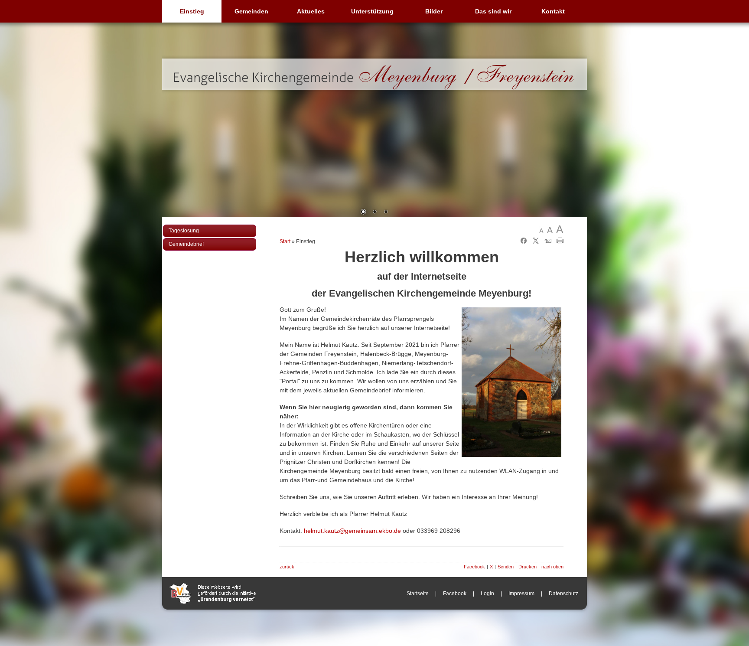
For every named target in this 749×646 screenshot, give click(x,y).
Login (487, 594)
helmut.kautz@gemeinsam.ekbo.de (352, 530)
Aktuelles (311, 11)
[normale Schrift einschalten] (543, 229)
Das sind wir (493, 11)
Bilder (434, 11)
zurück (287, 566)
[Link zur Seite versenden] (547, 242)
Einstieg (192, 11)
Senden (506, 566)
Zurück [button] (175, 126)
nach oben (552, 566)
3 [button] (386, 212)
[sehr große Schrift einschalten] (559, 229)
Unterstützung (372, 11)
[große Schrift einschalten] (551, 229)
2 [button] (374, 212)
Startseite (418, 594)
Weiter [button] (573, 126)
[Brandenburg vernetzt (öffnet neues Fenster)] (212, 608)
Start (285, 241)
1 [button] (363, 212)
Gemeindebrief (186, 244)
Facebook (474, 566)
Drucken (527, 566)
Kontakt (553, 11)
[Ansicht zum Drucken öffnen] (560, 242)
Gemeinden (251, 11)
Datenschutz (563, 594)
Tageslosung (184, 231)
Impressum (521, 594)
